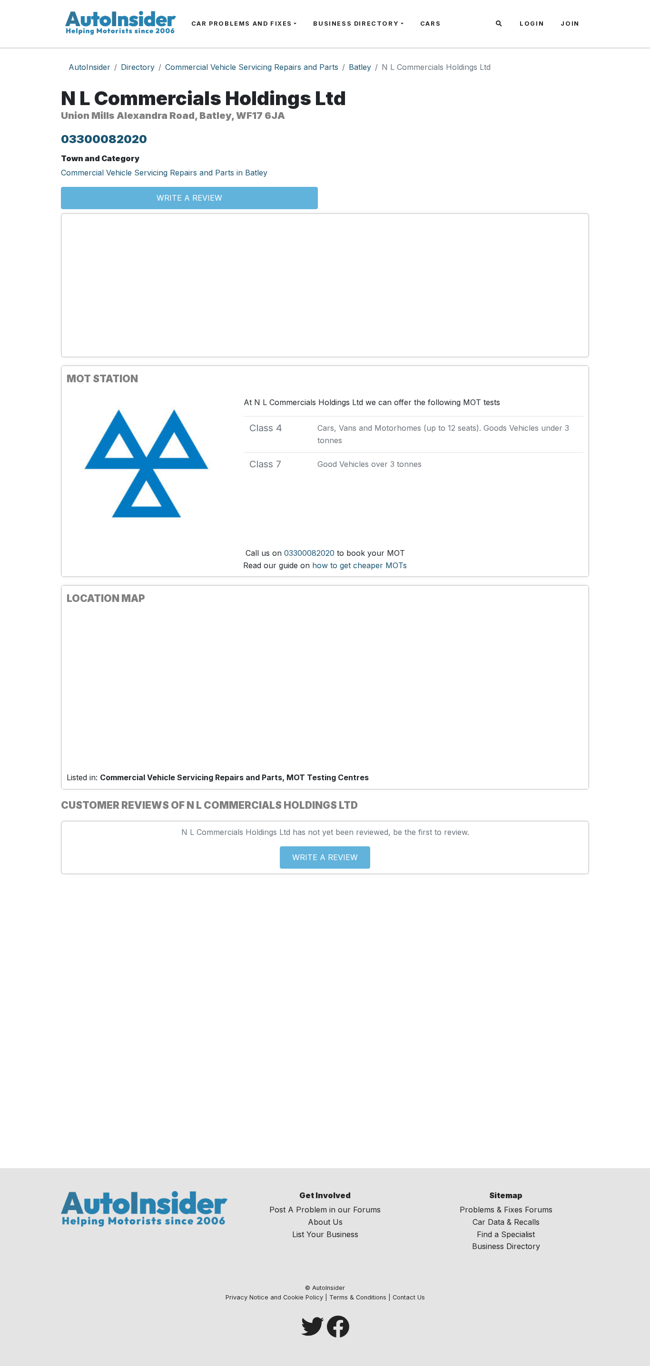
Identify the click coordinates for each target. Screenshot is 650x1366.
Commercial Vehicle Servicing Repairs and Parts (251, 67)
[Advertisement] (325, 285)
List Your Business (325, 1234)
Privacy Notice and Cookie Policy (274, 1297)
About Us (325, 1222)
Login (532, 23)
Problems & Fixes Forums (506, 1209)
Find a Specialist (506, 1234)
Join (570, 23)
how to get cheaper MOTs (359, 565)
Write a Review (189, 198)
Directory (138, 67)
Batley (360, 67)
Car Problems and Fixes (241, 23)
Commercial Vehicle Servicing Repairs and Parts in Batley (164, 172)
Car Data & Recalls (506, 1222)
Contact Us (409, 1297)
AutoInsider (89, 67)
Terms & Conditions (357, 1297)
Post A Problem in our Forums (325, 1209)
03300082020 (104, 139)
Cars (430, 23)
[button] (500, 23)
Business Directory (356, 23)
